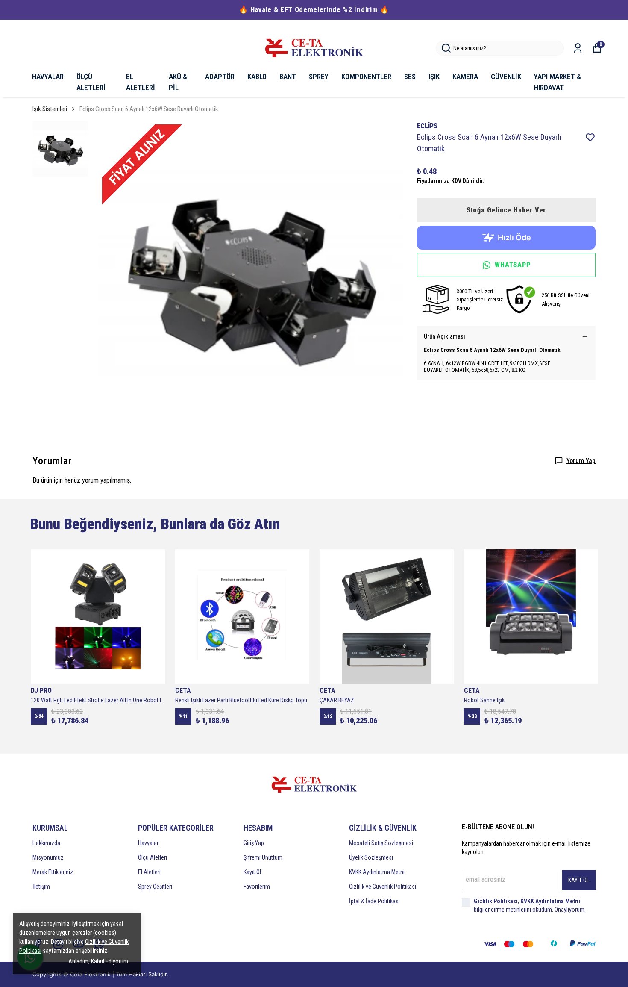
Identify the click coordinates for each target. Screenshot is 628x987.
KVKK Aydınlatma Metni (377, 872)
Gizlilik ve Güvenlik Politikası (382, 886)
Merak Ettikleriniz (52, 872)
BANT (287, 76)
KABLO (257, 76)
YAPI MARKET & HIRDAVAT (557, 82)
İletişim (41, 886)
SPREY (319, 76)
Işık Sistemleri (49, 109)
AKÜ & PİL (178, 82)
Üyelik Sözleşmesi (371, 857)
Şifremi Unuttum (263, 857)
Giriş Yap (254, 843)
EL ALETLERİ (140, 82)
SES (410, 76)
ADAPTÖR (220, 76)
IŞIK (434, 76)
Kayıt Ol (252, 872)
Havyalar (148, 843)
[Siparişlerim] (577, 48)
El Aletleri (149, 872)
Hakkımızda (46, 843)
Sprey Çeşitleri (155, 886)
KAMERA (465, 76)
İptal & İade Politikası (374, 901)
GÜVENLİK (506, 76)
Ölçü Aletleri (152, 857)
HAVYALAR (48, 76)
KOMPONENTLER (366, 76)
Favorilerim (257, 886)
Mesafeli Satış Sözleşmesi (381, 843)
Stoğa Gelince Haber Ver (506, 210)
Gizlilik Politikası (496, 901)
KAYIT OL (578, 880)
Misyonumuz (48, 857)
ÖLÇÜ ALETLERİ (91, 82)
